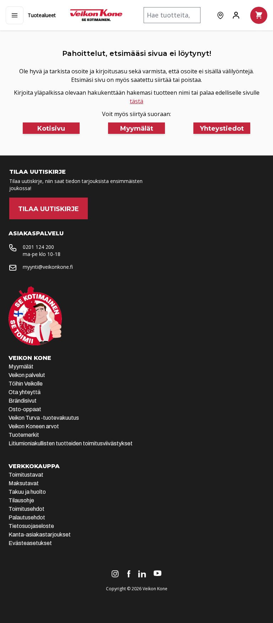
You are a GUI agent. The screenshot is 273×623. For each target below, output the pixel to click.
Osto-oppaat (25, 409)
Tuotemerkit (24, 435)
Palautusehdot (27, 517)
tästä (136, 101)
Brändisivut (23, 401)
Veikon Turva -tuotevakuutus (44, 418)
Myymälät (21, 366)
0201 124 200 (38, 247)
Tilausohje (21, 500)
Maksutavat (24, 483)
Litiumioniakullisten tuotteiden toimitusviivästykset (71, 443)
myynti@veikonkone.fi (48, 266)
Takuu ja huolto (27, 492)
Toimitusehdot (26, 509)
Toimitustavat (26, 475)
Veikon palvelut (27, 375)
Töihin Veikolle (26, 384)
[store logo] (96, 15)
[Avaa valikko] (14, 15)
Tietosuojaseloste (31, 526)
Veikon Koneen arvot (34, 426)
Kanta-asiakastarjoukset (40, 535)
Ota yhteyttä (25, 392)
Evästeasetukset (30, 543)
